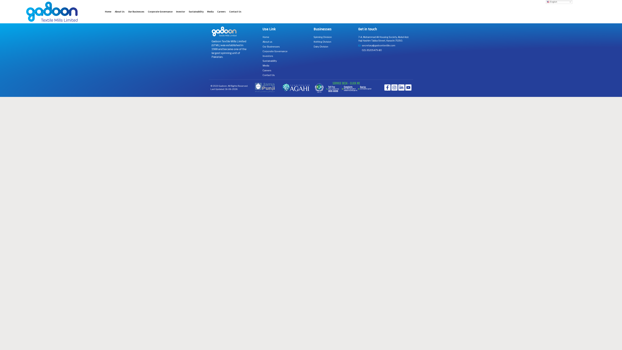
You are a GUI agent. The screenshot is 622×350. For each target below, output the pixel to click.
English (553, 2)
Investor (180, 11)
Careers (221, 11)
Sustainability (196, 11)
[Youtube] (408, 87)
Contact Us (235, 11)
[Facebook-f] (387, 87)
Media (210, 11)
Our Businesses (136, 11)
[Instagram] (394, 87)
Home (108, 11)
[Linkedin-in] (401, 87)
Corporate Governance (160, 11)
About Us (120, 11)
